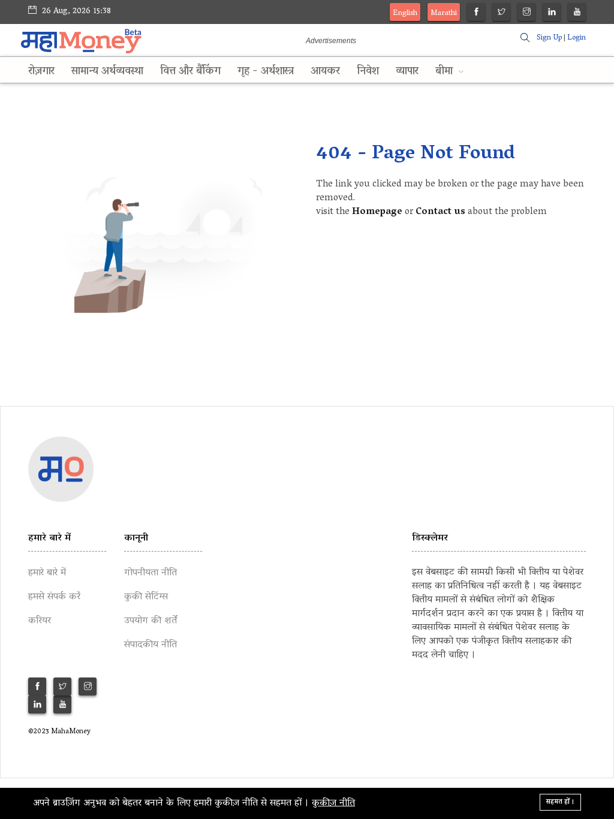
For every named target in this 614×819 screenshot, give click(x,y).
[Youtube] (577, 13)
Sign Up (549, 38)
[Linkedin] (552, 13)
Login (576, 38)
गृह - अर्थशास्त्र (265, 72)
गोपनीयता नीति (150, 573)
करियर (39, 621)
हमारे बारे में (47, 573)
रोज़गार (41, 72)
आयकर (325, 72)
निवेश (368, 72)
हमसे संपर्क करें (54, 597)
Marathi (444, 13)
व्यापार (407, 72)
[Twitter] (501, 13)
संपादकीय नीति (150, 645)
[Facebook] (476, 13)
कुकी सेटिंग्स (146, 597)
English (405, 13)
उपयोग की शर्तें (150, 621)
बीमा (445, 72)
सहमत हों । (560, 802)
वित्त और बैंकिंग (190, 72)
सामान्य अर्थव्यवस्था (107, 72)
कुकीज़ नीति (333, 803)
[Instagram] (527, 13)
